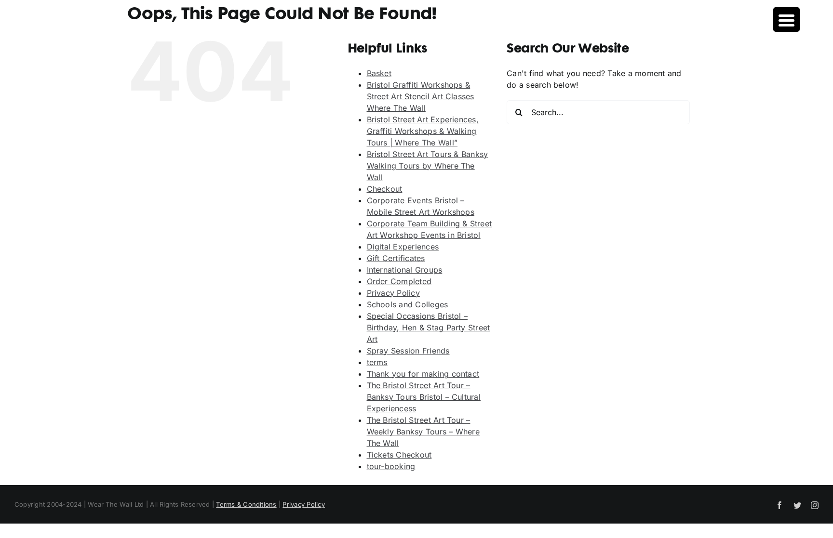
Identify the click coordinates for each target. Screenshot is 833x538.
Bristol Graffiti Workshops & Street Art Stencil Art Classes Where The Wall (420, 96)
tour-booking (391, 466)
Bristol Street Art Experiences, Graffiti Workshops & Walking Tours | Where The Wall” (423, 131)
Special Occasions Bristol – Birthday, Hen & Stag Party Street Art (428, 327)
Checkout (385, 189)
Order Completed (399, 281)
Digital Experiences (403, 246)
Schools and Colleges (407, 304)
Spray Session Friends (408, 350)
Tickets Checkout (399, 454)
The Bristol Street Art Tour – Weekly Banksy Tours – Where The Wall (423, 431)
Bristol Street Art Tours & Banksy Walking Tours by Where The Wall (427, 165)
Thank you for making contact (423, 374)
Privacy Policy (393, 293)
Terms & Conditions (246, 504)
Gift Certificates (396, 258)
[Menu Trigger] (786, 19)
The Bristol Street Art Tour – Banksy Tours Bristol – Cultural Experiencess (424, 397)
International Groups (405, 270)
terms (377, 362)
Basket (379, 73)
